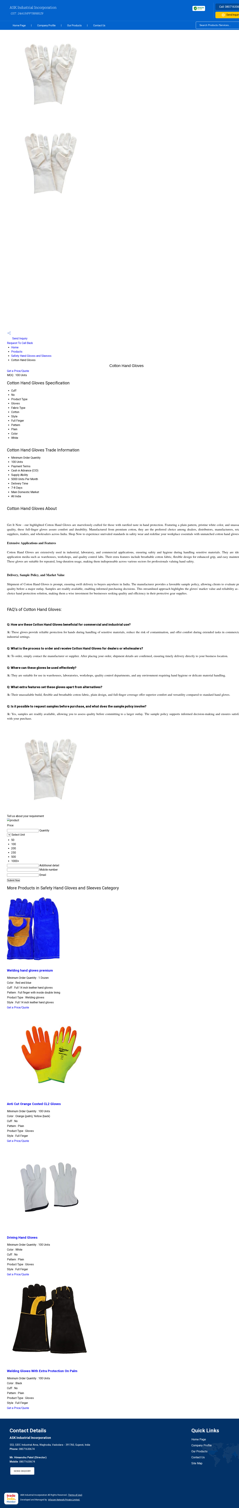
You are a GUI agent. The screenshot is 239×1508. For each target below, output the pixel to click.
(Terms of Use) (75, 1495)
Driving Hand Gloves (22, 1238)
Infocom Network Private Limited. (64, 1500)
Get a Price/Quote (18, 371)
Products (16, 351)
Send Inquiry (19, 338)
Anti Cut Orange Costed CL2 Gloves (34, 1104)
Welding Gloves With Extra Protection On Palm (42, 1371)
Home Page (19, 25)
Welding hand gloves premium (30, 970)
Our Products (74, 25)
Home (15, 347)
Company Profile (46, 25)
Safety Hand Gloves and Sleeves (31, 356)
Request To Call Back (20, 343)
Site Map (196, 1463)
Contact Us (99, 25)
